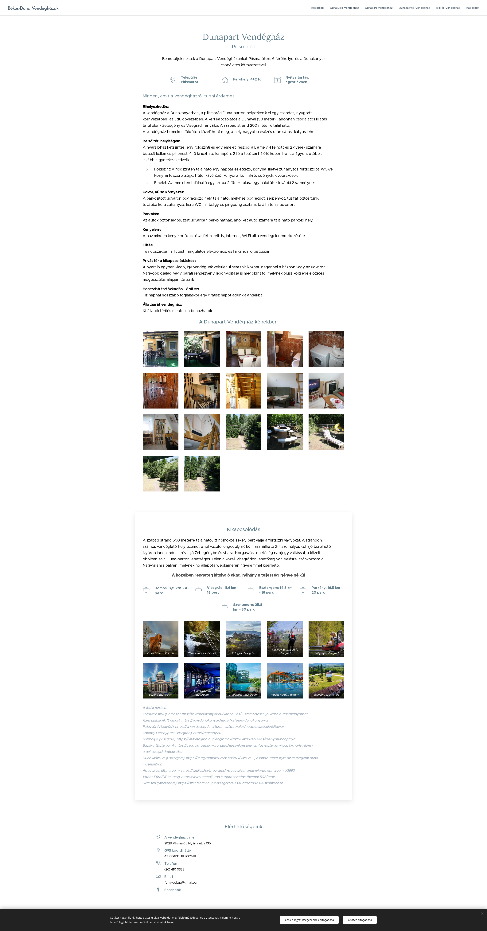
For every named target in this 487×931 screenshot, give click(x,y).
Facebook (172, 890)
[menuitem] (318, 8)
